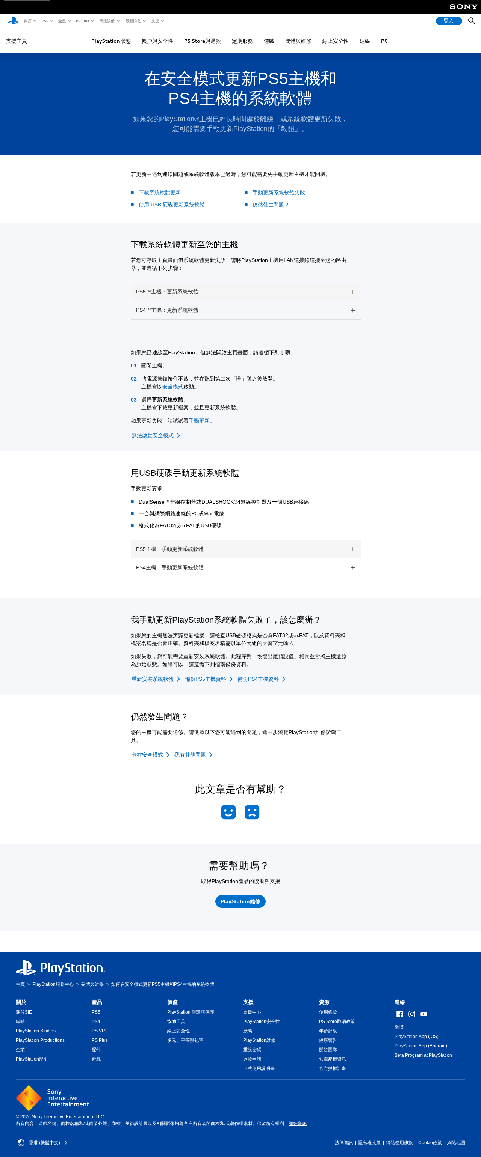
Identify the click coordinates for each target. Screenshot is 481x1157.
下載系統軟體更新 (160, 193)
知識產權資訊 (332, 1059)
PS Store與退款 (202, 41)
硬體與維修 (298, 41)
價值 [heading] (172, 1002)
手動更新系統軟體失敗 (279, 193)
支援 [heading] (248, 1002)
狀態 (247, 1031)
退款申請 (252, 1059)
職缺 (20, 1021)
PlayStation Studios (36, 1031)
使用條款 (328, 1012)
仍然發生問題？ (271, 205)
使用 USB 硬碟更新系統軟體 (172, 205)
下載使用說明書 (259, 1068)
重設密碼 (252, 1049)
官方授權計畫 (332, 1068)
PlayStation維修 (259, 1040)
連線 (365, 41)
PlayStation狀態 (111, 41)
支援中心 (252, 1012)
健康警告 (328, 1040)
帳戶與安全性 (157, 41)
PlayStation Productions (40, 1040)
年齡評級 (328, 1031)
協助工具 (176, 1021)
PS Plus (82, 20)
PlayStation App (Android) (421, 1046)
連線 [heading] (400, 1002)
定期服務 (242, 41)
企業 (20, 1049)
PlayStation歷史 (32, 1059)
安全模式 (172, 387)
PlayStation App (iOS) (417, 1036)
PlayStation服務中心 (53, 984)
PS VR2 (100, 1031)
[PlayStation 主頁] (13, 21)
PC (384, 41)
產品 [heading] (97, 1002)
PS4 (96, 1021)
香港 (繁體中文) (44, 1142)
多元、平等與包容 (185, 1040)
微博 (399, 1027)
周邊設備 (106, 20)
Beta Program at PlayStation (423, 1055)
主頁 (20, 984)
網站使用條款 (399, 1142)
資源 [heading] (324, 1002)
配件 (96, 1049)
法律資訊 (344, 1142)
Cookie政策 (430, 1142)
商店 (27, 20)
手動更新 (199, 421)
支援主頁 (16, 41)
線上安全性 (335, 41)
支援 (155, 20)
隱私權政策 (369, 1142)
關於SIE (24, 1012)
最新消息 (132, 20)
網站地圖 (456, 1142)
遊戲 (61, 20)
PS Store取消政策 (337, 1021)
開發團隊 (328, 1049)
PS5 (44, 20)
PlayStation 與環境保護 (190, 1012)
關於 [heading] (21, 1002)
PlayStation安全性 (261, 1021)
